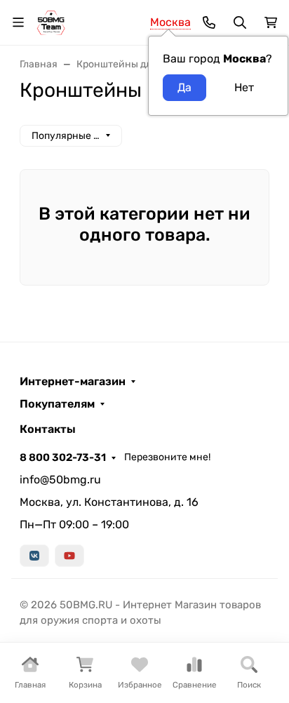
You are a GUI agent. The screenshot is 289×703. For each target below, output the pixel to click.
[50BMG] (50, 21)
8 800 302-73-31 (63, 457)
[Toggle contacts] (209, 22)
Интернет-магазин (73, 381)
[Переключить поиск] (240, 22)
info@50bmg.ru (60, 479)
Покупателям (57, 404)
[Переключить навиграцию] (18, 22)
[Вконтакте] (34, 555)
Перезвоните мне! (167, 457)
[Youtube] (69, 555)
